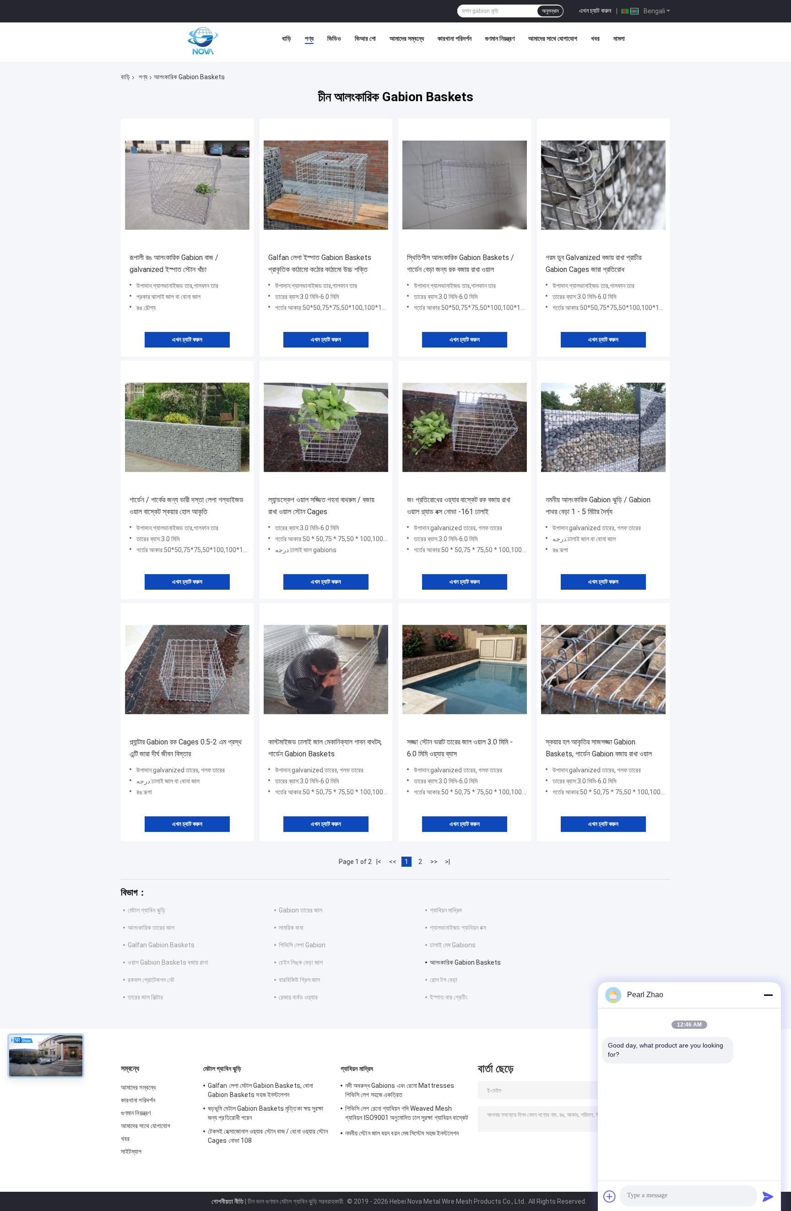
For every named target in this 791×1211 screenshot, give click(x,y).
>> (434, 861)
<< (392, 861)
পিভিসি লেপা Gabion (302, 945)
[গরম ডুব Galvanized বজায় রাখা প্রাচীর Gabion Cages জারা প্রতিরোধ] (603, 185)
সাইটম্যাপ (131, 1151)
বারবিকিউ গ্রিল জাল (299, 979)
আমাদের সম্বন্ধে (407, 38)
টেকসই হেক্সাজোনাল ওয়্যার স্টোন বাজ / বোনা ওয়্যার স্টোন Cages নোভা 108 (268, 1136)
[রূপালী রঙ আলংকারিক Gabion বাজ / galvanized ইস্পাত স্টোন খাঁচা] (187, 185)
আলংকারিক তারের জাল (151, 927)
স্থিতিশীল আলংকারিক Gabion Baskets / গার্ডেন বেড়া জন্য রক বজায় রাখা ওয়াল (460, 263)
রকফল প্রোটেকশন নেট (151, 979)
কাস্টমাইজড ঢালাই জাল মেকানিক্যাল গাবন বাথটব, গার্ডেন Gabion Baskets (325, 748)
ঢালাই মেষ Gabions (453, 945)
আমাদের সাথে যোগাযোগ (552, 38)
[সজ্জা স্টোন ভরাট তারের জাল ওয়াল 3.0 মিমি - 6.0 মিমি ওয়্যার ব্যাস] (464, 669)
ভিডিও (334, 38)
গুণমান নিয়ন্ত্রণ (500, 38)
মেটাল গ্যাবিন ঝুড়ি (146, 910)
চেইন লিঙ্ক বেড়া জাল (301, 962)
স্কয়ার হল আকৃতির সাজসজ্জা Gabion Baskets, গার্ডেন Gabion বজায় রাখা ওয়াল (599, 748)
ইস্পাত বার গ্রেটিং (448, 997)
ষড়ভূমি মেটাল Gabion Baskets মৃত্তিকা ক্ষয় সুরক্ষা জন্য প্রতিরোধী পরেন (265, 1113)
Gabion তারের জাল (300, 910)
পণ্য (309, 38)
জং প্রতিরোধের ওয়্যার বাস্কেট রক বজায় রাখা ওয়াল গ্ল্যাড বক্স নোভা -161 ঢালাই (458, 505)
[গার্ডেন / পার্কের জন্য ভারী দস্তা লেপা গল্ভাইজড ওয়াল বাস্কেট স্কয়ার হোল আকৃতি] (187, 427)
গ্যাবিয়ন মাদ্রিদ (446, 910)
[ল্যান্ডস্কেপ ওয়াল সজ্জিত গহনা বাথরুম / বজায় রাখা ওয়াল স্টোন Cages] (326, 427)
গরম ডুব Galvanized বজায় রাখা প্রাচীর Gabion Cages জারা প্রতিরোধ (593, 263)
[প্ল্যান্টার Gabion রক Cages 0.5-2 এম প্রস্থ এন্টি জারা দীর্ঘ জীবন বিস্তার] (187, 669)
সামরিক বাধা (291, 927)
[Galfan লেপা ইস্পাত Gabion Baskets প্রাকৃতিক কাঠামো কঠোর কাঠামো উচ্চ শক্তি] (326, 185)
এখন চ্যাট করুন (595, 10)
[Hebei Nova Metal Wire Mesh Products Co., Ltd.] (202, 40)
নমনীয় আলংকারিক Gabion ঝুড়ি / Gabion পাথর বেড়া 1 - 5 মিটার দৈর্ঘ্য (598, 505)
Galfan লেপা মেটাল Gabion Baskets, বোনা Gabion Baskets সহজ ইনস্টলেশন (260, 1090)
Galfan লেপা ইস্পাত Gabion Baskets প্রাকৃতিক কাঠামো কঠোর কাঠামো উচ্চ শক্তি (319, 263)
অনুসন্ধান (550, 11)
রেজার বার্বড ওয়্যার (298, 997)
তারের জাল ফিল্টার (145, 997)
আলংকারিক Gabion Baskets (465, 962)
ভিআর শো (365, 38)
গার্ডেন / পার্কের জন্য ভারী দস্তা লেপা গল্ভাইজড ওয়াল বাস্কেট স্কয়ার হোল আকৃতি (187, 505)
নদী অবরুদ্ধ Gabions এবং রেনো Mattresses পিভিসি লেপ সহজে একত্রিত (399, 1090)
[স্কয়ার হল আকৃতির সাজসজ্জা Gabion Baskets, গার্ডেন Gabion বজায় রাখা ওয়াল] (603, 669)
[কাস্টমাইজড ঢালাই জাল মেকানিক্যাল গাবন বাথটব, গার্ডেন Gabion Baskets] (326, 669)
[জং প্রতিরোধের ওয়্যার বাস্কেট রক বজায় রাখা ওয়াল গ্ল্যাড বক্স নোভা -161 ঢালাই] (464, 427)
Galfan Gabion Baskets (161, 945)
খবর (595, 38)
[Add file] (609, 1196)
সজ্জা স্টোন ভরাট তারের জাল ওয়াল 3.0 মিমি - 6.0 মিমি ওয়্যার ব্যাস (460, 748)
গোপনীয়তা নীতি (227, 1201)
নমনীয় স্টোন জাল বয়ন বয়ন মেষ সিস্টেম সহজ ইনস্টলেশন (402, 1133)
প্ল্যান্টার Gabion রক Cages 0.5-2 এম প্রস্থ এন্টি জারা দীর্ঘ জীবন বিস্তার (186, 748)
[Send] (768, 1196)
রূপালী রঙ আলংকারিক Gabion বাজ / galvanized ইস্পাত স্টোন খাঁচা (174, 263)
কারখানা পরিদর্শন (454, 38)
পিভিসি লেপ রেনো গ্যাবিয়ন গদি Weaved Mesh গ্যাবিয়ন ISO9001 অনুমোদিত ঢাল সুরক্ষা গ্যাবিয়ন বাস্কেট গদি (407, 1114)
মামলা (619, 38)
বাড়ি (286, 38)
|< (378, 861)
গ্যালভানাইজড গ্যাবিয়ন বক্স (458, 927)
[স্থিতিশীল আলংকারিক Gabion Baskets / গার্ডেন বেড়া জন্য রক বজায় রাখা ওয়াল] (464, 185)
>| (447, 861)
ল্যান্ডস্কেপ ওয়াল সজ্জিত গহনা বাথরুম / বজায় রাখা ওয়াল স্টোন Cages (321, 505)
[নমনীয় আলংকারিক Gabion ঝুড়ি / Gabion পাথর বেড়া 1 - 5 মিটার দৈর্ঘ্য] (603, 427)
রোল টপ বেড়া (443, 979)
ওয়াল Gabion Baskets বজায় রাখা (168, 962)
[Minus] (768, 994)
